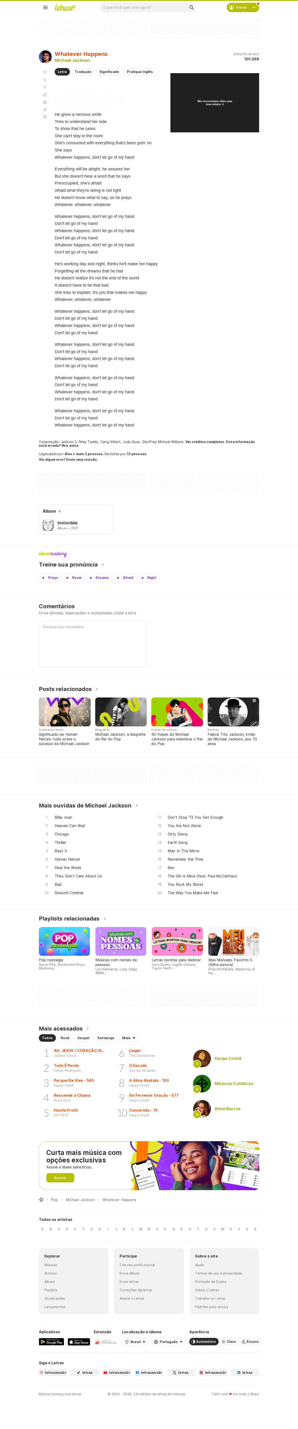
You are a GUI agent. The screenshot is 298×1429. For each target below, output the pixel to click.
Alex (68, 454)
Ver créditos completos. (205, 442)
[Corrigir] (45, 109)
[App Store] (79, 1341)
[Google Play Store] (51, 1341)
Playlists (51, 1290)
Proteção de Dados (211, 1282)
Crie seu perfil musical (137, 1265)
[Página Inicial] (41, 1199)
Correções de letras (136, 1290)
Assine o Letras (132, 1298)
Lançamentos (55, 1307)
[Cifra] (45, 94)
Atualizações (54, 1298)
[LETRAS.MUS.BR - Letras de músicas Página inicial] (65, 7)
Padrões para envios (211, 1307)
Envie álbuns (130, 1273)
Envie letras (129, 1282)
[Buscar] (191, 7)
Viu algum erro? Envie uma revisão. (68, 459)
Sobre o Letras (207, 1290)
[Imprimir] (45, 102)
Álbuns (49, 1282)
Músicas (50, 1265)
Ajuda (199, 1265)
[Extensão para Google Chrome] (106, 1341)
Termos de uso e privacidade (218, 1273)
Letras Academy (149, 554)
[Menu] (45, 7)
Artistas (50, 1273)
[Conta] (254, 7)
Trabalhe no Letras (210, 1298)
